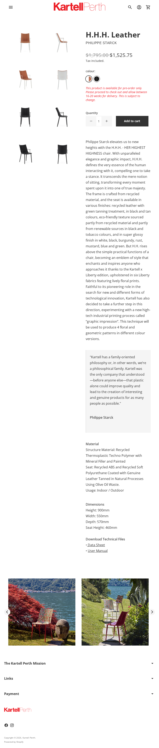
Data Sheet (96, 545)
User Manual (98, 550)
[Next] (152, 612)
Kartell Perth (29, 737)
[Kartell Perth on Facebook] (6, 725)
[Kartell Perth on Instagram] (12, 725)
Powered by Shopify (13, 741)
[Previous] (7, 612)
